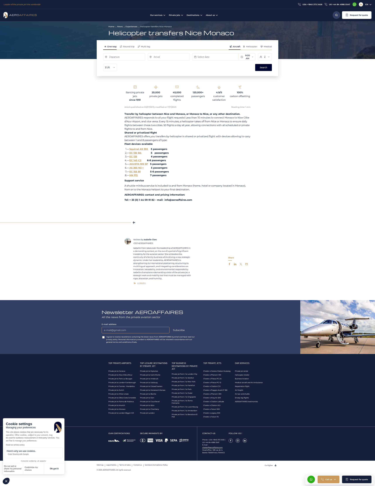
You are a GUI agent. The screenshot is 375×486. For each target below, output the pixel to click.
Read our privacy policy (15, 445)
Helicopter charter (242, 375)
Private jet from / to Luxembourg (185, 407)
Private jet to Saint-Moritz (150, 375)
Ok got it (54, 468)
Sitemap (100, 465)
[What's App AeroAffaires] (354, 4)
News (120, 26)
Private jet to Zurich (116, 390)
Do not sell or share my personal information (12, 468)
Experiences (131, 26)
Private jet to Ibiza (147, 405)
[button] (6, 481)
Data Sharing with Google (18, 454)
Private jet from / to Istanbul (183, 378)
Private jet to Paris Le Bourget (120, 379)
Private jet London (147, 413)
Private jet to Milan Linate (118, 394)
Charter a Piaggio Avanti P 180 (215, 390)
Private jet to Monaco (116, 409)
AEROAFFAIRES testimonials (246, 402)
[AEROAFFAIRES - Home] (20, 15)
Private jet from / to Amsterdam (184, 411)
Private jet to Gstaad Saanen (151, 386)
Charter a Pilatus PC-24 (212, 379)
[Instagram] (238, 441)
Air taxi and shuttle (242, 394)
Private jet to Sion (147, 398)
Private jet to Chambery (149, 409)
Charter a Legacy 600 (211, 413)
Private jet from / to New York (183, 382)
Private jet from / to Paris (181, 389)
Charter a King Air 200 (212, 398)
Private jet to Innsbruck (149, 379)
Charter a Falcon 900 (211, 409)
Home (111, 26)
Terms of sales (125, 465)
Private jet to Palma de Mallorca (121, 402)
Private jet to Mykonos (149, 371)
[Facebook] (231, 441)
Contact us (137, 465)
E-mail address (109, 324)
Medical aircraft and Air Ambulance (249, 382)
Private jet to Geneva (116, 371)
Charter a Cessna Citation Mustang (217, 371)
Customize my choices (31, 468)
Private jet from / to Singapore (184, 397)
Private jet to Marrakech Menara (152, 390)
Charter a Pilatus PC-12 (212, 382)
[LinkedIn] (361, 4)
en (366, 4)
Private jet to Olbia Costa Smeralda (122, 398)
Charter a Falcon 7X (211, 417)
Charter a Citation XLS (211, 405)
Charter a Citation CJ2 (211, 386)
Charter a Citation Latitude (213, 402)
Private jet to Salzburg (149, 382)
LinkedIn (141, 283)
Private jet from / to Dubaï (182, 393)
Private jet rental (241, 371)
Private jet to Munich (116, 405)
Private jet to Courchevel (150, 402)
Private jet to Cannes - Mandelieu (121, 386)
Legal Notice (111, 465)
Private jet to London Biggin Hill (121, 413)
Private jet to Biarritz (148, 394)
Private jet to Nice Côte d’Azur (120, 375)
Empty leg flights (242, 398)
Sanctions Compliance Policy (156, 465)
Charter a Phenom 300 (212, 394)
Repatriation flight (242, 386)
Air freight (239, 390)
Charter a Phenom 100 (212, 375)
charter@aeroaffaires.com (212, 447)
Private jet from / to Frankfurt (183, 385)
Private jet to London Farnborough (122, 382)
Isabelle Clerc (150, 239)
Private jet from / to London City (184, 374)
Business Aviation (242, 379)
